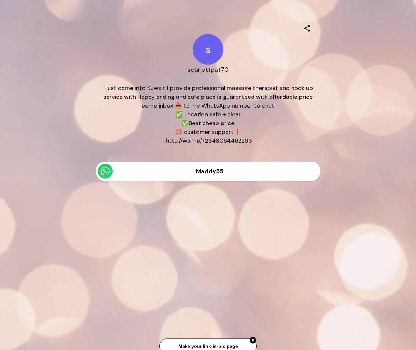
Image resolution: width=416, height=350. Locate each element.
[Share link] (307, 27)
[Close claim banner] (253, 340)
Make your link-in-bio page (208, 346)
